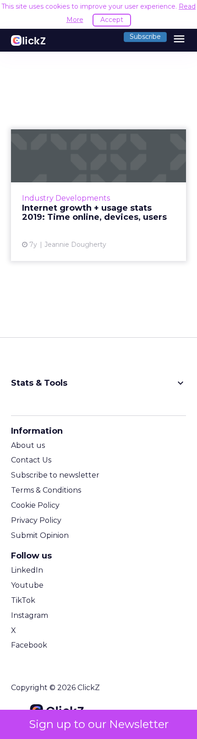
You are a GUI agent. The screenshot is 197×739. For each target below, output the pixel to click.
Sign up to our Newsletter (99, 724)
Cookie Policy (35, 505)
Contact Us (31, 460)
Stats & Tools (98, 382)
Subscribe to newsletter (55, 475)
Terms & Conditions (46, 490)
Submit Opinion (40, 535)
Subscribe (145, 36)
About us (28, 445)
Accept (111, 20)
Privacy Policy (36, 520)
